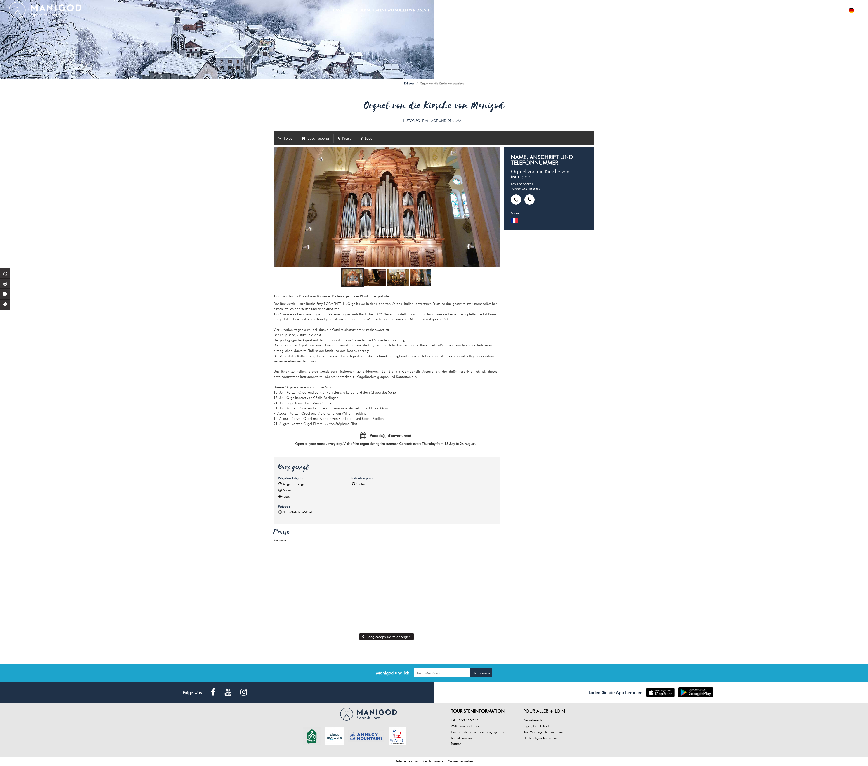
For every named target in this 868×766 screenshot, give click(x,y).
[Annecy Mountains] (366, 736)
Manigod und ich (392, 673)
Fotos (288, 138)
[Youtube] (227, 692)
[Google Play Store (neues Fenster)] (696, 692)
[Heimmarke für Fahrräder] (312, 736)
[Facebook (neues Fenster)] (213, 692)
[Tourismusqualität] (397, 736)
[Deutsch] (851, 10)
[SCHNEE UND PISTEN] (5, 283)
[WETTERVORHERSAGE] (5, 273)
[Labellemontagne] (335, 736)
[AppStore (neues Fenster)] (660, 692)
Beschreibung (318, 138)
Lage (368, 138)
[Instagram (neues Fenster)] (243, 692)
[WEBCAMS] (5, 293)
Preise (346, 138)
